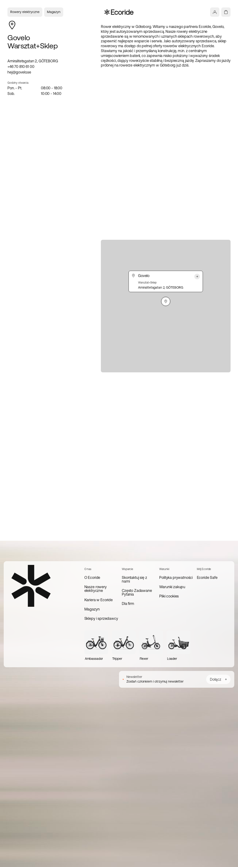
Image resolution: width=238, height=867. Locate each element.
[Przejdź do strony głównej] (119, 12)
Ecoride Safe (207, 577)
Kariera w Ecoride (98, 600)
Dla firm (128, 603)
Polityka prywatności (176, 577)
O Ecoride (92, 577)
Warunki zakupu (172, 587)
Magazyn (53, 12)
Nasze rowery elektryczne (95, 589)
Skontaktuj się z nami (134, 579)
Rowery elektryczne (25, 12)
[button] (165, 301)
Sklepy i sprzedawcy (101, 618)
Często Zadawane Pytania (137, 592)
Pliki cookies (169, 596)
